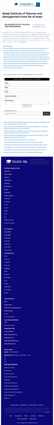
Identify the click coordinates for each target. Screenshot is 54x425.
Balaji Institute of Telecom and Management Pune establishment (29, 55)
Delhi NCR (7, 171)
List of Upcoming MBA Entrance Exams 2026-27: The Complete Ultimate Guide (25, 145)
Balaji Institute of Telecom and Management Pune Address (21, 48)
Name (6, 83)
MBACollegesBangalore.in (11, 340)
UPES (5, 301)
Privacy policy (18, 415)
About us (26, 415)
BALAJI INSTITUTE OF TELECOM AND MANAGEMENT (17, 25)
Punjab (6, 189)
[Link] (27, 359)
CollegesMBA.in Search (10, 110)
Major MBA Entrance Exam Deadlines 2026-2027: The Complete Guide (23, 142)
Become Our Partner (22, 418)
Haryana (6, 177)
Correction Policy (15, 405)
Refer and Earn (33, 418)
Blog (11, 415)
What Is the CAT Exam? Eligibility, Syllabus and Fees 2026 (19, 139)
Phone (6, 92)
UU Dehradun (8, 304)
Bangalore (7, 268)
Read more (23, 42)
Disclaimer (40, 405)
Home (5, 74)
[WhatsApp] (27, 357)
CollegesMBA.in (26, 4)
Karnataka (7, 192)
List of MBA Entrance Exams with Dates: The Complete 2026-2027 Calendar (25, 149)
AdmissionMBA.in (9, 331)
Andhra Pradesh (8, 195)
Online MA (7, 238)
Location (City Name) (10, 96)
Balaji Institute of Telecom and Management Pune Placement (20, 63)
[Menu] (38, 5)
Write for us (41, 415)
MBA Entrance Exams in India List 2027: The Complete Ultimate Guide (23, 152)
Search (46, 113)
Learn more (47, 412)
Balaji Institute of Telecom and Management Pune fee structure (21, 57)
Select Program (9, 100)
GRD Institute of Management (12, 307)
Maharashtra (9, 46)
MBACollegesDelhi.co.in (10, 334)
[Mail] (27, 361)
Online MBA (7, 232)
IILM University (8, 310)
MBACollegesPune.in (10, 343)
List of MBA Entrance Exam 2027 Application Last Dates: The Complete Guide (25, 147)
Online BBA (7, 235)
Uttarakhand (7, 180)
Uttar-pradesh (8, 174)
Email (6, 87)
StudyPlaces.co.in (9, 337)
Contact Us (33, 415)
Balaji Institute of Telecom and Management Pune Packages (30, 61)
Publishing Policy (33, 405)
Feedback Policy (24, 405)
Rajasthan (7, 183)
